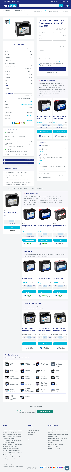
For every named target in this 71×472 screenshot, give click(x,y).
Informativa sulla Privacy (33, 430)
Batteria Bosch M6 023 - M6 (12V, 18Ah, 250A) (59, 226)
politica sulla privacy (55, 61)
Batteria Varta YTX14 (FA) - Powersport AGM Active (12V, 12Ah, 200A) (44, 330)
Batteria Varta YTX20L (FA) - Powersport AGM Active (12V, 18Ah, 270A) (11, 214)
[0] (67, 6)
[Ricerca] (61, 5)
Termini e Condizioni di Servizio (35, 428)
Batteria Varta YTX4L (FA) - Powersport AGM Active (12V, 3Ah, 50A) (60, 330)
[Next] (65, 14)
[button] (67, 468)
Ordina (52, 69)
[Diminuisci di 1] (60, 46)
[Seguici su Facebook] (28, 467)
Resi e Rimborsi (31, 432)
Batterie (7, 10)
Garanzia (41, 160)
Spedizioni (41, 151)
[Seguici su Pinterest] (33, 467)
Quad (21, 118)
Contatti (30, 439)
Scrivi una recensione (45, 411)
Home (4, 188)
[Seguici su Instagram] (30, 467)
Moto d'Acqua (28, 118)
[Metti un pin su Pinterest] (60, 29)
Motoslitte (29, 120)
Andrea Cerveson (12, 466)
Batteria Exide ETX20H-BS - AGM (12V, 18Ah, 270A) (59, 277)
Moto (14, 118)
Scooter (17, 118)
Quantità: (41, 45)
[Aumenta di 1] (63, 46)
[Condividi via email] (65, 29)
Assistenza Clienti (19, 10)
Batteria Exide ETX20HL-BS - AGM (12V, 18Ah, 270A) (60, 117)
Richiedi (12, 227)
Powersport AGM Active (26, 104)
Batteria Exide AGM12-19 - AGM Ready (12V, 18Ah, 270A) (44, 117)
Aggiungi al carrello (44, 131)
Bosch (54, 223)
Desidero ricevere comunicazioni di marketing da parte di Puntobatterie (51, 64)
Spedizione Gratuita (54, 1)
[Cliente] (64, 6)
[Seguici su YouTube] (35, 467)
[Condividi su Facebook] (57, 29)
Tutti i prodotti (10, 188)
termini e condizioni (43, 61)
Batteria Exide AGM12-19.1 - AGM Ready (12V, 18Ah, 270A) (44, 277)
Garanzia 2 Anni (64, 1)
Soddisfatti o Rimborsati (44, 169)
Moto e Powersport (27, 115)
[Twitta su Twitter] (62, 29)
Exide (38, 114)
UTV (24, 118)
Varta (40, 29)
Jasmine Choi (20, 466)
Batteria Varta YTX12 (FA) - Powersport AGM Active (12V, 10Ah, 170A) (29, 330)
